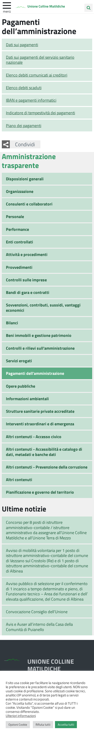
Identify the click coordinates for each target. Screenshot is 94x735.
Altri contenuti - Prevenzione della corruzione (46, 467)
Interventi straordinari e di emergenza (40, 424)
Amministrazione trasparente (29, 160)
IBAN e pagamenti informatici (31, 100)
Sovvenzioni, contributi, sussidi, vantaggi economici (43, 307)
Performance (17, 229)
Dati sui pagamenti (22, 44)
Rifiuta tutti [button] (43, 724)
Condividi (25, 144)
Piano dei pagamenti (23, 125)
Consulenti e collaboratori (29, 204)
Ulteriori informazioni (21, 716)
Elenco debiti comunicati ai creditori (36, 75)
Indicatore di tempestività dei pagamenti (40, 112)
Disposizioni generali (25, 179)
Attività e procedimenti (26, 254)
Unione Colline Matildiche (46, 6)
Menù (7, 11)
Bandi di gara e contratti (27, 292)
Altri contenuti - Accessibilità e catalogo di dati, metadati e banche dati (44, 451)
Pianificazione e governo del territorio (40, 492)
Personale (15, 216)
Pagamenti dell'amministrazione (35, 373)
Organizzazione (19, 191)
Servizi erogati (19, 361)
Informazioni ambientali (27, 399)
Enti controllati (19, 242)
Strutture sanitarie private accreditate (40, 411)
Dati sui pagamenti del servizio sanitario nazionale (40, 59)
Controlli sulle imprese (26, 280)
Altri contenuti (19, 479)
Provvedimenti (19, 267)
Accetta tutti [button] (66, 724)
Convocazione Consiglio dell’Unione (37, 611)
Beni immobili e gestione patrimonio (38, 335)
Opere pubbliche (20, 386)
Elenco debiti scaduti (24, 87)
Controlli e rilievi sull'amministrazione (40, 348)
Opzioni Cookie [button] (17, 724)
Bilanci (12, 323)
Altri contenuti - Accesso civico (33, 436)
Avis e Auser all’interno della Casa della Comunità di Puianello (39, 626)
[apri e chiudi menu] (6, 5)
